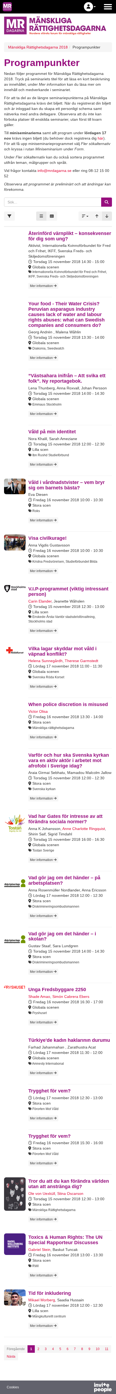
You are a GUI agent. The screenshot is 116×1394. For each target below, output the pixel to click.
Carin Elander (40, 601)
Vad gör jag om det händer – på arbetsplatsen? (64, 880)
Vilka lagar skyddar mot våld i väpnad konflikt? (62, 651)
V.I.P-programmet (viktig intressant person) (68, 591)
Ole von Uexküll (41, 1193)
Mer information (42, 286)
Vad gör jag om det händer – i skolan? (62, 936)
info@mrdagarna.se (54, 170)
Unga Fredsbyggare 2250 (57, 989)
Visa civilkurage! (47, 538)
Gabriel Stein (39, 1249)
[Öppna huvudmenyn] (108, 6)
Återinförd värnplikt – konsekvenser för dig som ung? (69, 236)
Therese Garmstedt (81, 661)
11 (106, 1349)
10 (98, 1349)
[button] (90, 6)
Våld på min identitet (52, 431)
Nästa (11, 1356)
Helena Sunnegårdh (45, 661)
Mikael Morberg (41, 1300)
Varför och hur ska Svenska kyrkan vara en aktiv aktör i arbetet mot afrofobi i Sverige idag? (68, 760)
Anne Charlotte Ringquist (83, 828)
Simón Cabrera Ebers (70, 996)
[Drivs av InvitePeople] (89, 1388)
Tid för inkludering (49, 1293)
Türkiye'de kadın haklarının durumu (69, 1040)
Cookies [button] (13, 1387)
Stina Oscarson (70, 1193)
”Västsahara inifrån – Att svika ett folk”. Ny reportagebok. (66, 378)
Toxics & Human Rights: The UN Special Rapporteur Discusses (65, 1239)
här (100, 138)
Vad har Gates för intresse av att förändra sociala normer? (65, 819)
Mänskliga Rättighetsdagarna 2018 (38, 47)
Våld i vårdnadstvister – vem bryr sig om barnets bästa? (66, 485)
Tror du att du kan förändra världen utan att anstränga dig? (68, 1183)
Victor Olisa (38, 711)
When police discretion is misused (68, 704)
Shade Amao (39, 996)
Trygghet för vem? (49, 1091)
